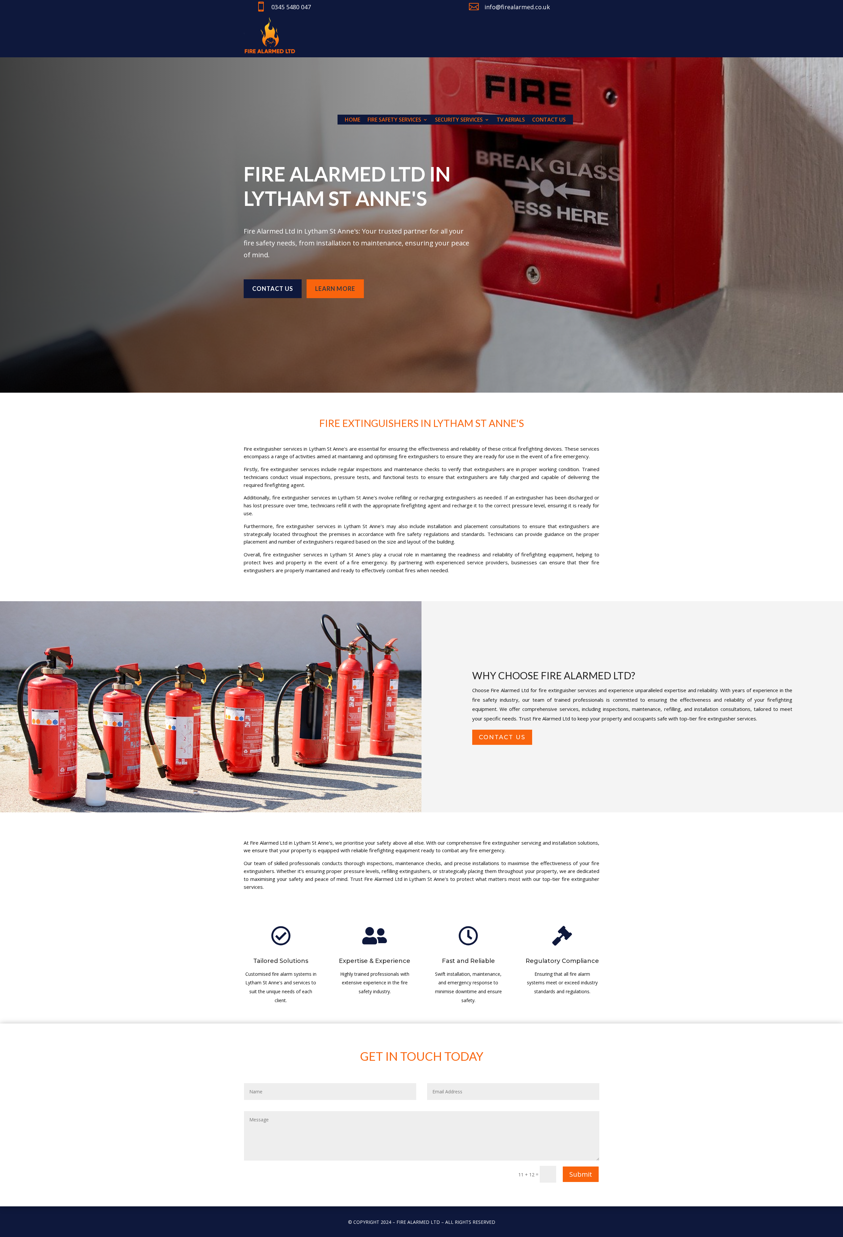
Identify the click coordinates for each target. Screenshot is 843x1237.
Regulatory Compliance (562, 961)
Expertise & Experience (374, 961)
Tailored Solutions (280, 961)
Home (352, 120)
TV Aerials (511, 120)
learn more (335, 288)
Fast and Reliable (468, 961)
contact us (502, 737)
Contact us (549, 120)
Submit (580, 1174)
